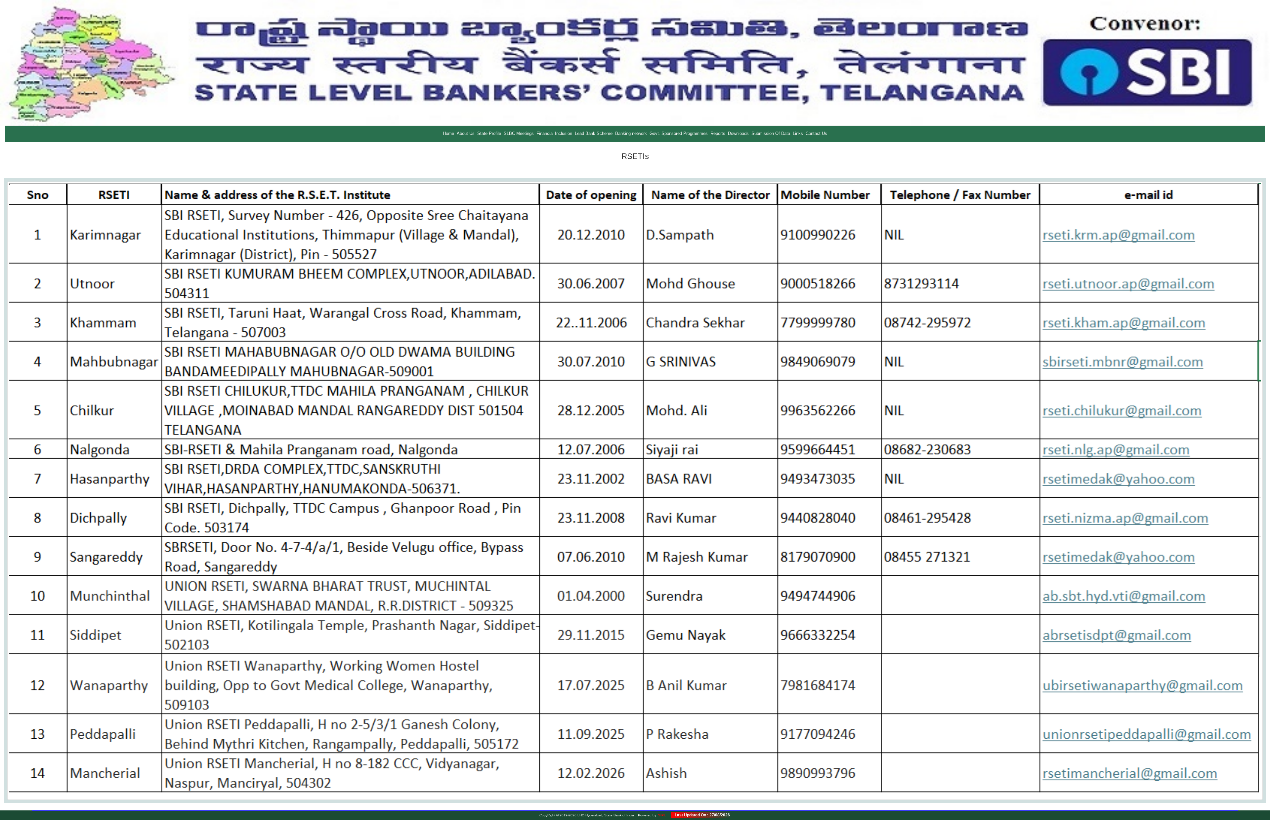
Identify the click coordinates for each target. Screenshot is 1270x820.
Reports (717, 133)
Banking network (631, 133)
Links (798, 133)
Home (448, 133)
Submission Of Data (770, 133)
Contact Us (816, 133)
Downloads (738, 133)
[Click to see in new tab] (635, 490)
